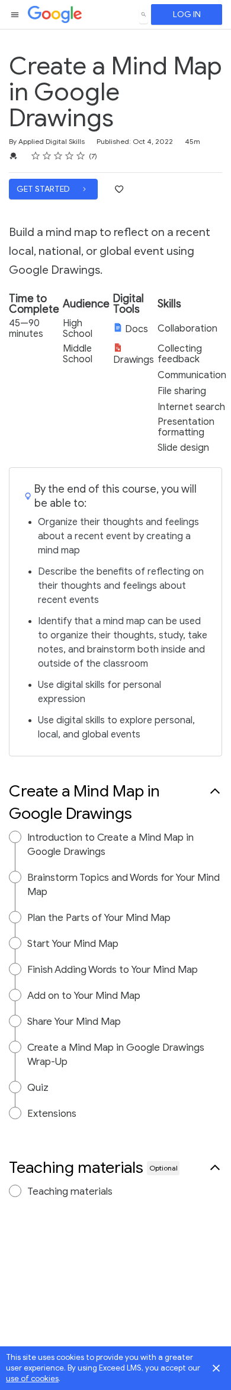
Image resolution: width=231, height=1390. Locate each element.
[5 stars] (80, 155)
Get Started (44, 189)
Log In (187, 14)
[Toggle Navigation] (15, 14)
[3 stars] (58, 155)
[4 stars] (69, 155)
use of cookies (32, 1378)
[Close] (216, 1368)
